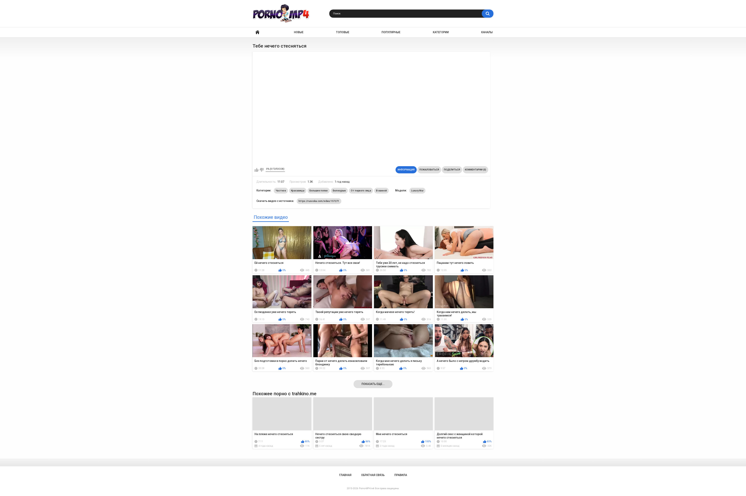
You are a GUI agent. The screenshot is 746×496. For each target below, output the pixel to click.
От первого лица (361, 190)
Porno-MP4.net (366, 488)
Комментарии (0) (475, 169)
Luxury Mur (417, 190)
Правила (400, 475)
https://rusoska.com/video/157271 (319, 201)
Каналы (487, 32)
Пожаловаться (429, 169)
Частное (281, 190)
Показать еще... (373, 384)
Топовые (342, 32)
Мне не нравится (262, 170)
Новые (298, 32)
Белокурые (339, 190)
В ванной (381, 190)
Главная (257, 32)
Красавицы (297, 190)
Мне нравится (256, 170)
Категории (441, 32)
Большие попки (318, 190)
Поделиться (452, 169)
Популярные (391, 32)
